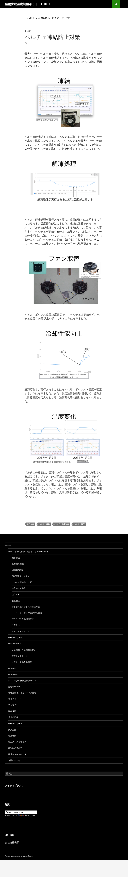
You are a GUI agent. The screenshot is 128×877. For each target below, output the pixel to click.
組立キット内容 (19, 588)
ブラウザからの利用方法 (23, 619)
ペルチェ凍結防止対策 (52, 37)
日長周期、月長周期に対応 (24, 650)
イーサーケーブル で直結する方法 (27, 613)
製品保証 (12, 711)
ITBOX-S (12, 668)
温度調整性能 (18, 564)
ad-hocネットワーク (22, 631)
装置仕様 (16, 600)
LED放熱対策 (17, 570)
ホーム (8, 545)
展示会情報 (13, 717)
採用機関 (12, 736)
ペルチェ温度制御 (61, 524)
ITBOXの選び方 (15, 748)
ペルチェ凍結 (44, 524)
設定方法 (16, 625)
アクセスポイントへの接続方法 (26, 607)
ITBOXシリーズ (15, 723)
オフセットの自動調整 (22, 662)
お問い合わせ (14, 760)
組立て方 (16, 594)
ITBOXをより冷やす (21, 576)
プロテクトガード (16, 699)
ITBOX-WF (13, 674)
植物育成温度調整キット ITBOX (27, 4)
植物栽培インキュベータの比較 (22, 693)
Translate (30, 815)
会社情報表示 (12, 842)
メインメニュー (124, 4)
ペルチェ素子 (79, 524)
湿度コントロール (20, 656)
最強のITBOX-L (15, 686)
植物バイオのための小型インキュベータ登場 (28, 551)
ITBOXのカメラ (15, 637)
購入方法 (12, 729)
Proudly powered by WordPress (19, 856)
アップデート (14, 705)
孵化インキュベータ (17, 754)
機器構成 (16, 557)
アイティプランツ (14, 785)
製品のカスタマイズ (17, 742)
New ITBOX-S (14, 643)
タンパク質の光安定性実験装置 (22, 680)
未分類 (27, 31)
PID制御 (30, 524)
